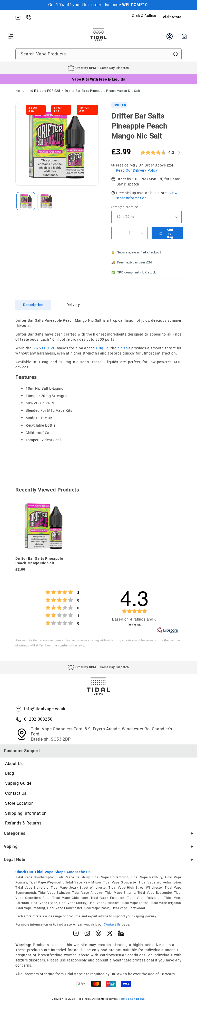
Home (19, 91)
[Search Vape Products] (175, 54)
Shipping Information (26, 813)
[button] (10, 36)
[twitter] (110, 934)
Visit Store (172, 17)
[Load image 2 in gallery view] (46, 201)
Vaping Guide (18, 783)
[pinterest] (98, 934)
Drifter (119, 105)
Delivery (73, 305)
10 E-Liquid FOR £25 (44, 91)
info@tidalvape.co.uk (44, 708)
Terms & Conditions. (132, 998)
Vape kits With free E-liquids (98, 79)
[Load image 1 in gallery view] (26, 201)
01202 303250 (38, 719)
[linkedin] (121, 934)
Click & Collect (144, 16)
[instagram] (87, 934)
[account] (169, 36)
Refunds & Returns (23, 823)
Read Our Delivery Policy (137, 170)
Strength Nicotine (124, 207)
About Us (14, 763)
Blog (9, 773)
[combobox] (98, 54)
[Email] (20, 16)
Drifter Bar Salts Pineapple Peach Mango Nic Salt (102, 91)
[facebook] (76, 934)
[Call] (31, 16)
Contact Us (15, 793)
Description (33, 305)
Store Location (19, 803)
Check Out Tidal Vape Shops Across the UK (53, 872)
